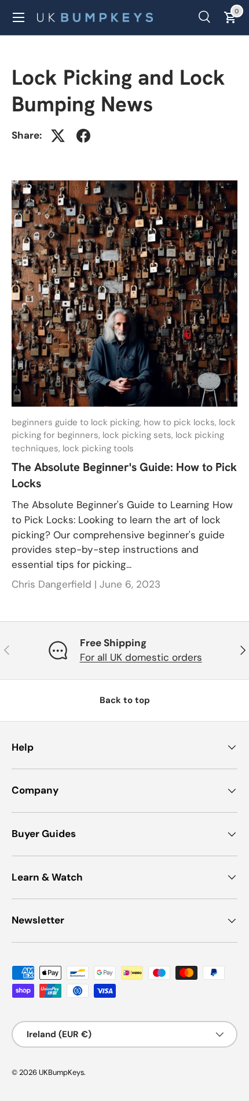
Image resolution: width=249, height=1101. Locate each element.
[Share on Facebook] (83, 136)
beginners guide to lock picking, (78, 422)
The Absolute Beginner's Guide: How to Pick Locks (124, 475)
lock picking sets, (138, 435)
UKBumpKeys (61, 1072)
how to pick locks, (181, 422)
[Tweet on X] (58, 136)
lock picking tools (98, 448)
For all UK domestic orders (141, 657)
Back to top (125, 700)
